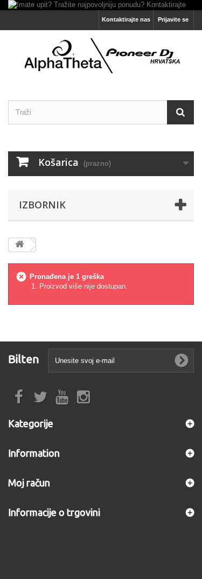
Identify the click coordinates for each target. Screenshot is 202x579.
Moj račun (29, 482)
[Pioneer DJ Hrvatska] (101, 55)
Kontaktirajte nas (126, 19)
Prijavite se (173, 19)
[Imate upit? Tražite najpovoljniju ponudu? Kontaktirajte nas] (101, 5)
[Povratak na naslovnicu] (19, 245)
